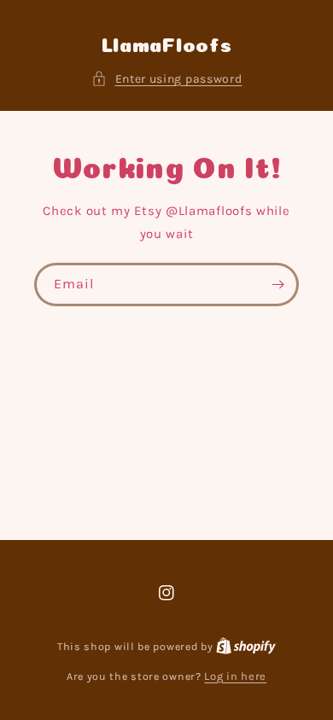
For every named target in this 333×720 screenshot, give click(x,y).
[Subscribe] (277, 284)
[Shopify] (246, 646)
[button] (166, 79)
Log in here (235, 676)
